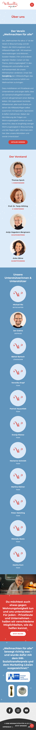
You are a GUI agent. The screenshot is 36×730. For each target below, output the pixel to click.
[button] (32, 5)
